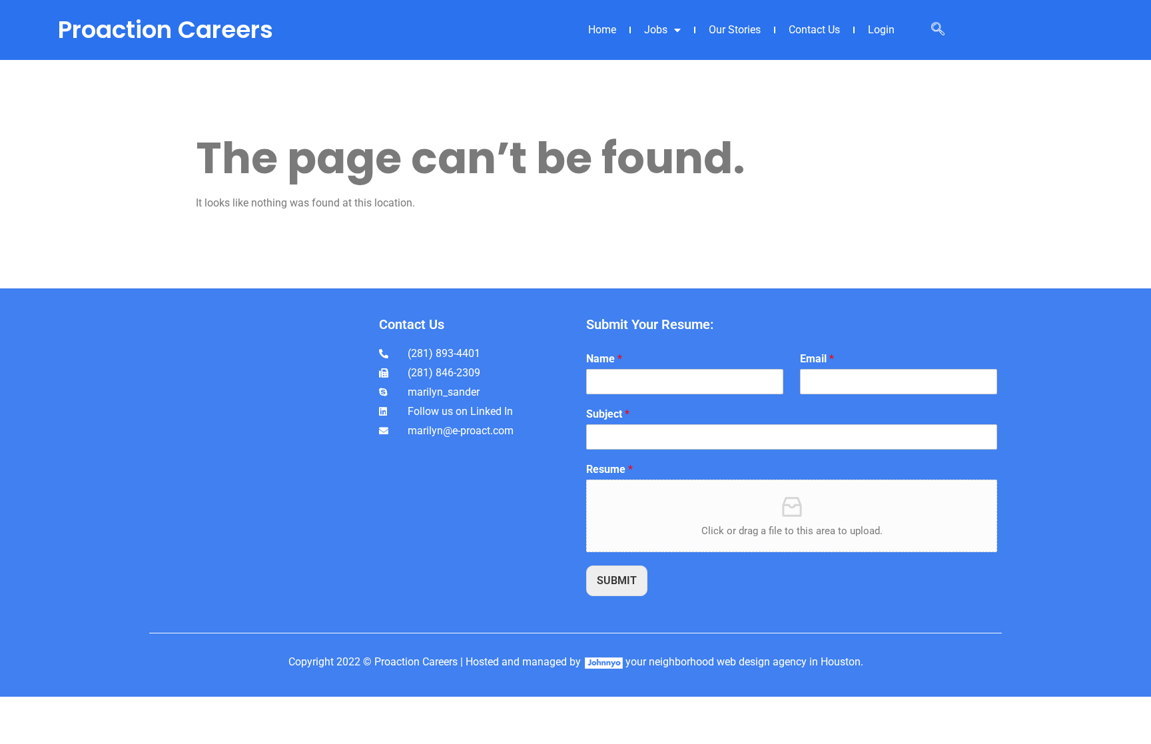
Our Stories (735, 29)
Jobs (655, 29)
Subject (607, 414)
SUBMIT (617, 580)
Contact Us (814, 29)
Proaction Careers (165, 30)
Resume (609, 469)
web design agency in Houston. (790, 661)
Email (817, 358)
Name (604, 358)
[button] (938, 30)
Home (602, 29)
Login (881, 29)
